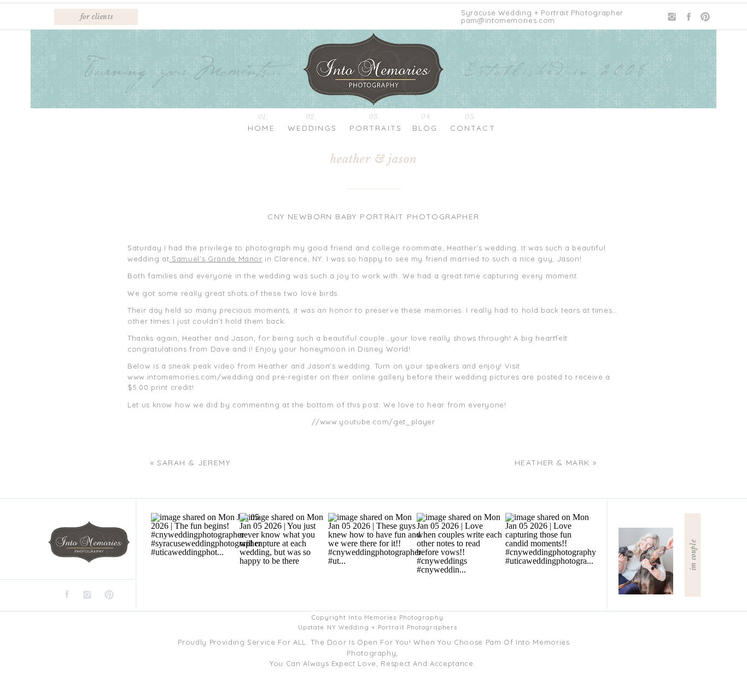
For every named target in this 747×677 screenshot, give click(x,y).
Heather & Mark (552, 463)
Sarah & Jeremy (193, 463)
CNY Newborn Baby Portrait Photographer (373, 216)
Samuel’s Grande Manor (216, 258)
